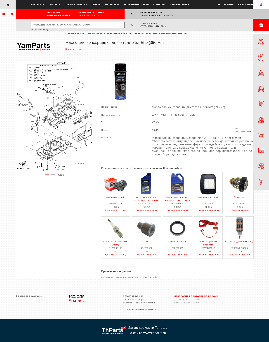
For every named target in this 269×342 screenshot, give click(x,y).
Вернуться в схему (75, 49)
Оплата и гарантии (76, 4)
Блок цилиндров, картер (170, 33)
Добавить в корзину (115, 210)
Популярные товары (136, 4)
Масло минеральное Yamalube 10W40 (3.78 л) (177, 199)
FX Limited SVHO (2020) (138, 33)
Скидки (96, 4)
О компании (112, 4)
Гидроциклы (86, 33)
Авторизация (226, 4)
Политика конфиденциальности (139, 309)
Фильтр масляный (115, 197)
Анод (146, 241)
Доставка (54, 4)
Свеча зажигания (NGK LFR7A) (115, 243)
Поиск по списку (39, 29)
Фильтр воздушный (208, 197)
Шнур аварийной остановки (208, 243)
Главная (70, 33)
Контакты (159, 4)
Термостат (239, 197)
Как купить (37, 4)
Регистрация (245, 4)
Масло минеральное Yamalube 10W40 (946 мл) (146, 199)
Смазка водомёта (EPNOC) (239, 241)
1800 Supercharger (109, 33)
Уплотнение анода (177, 241)
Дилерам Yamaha (179, 4)
